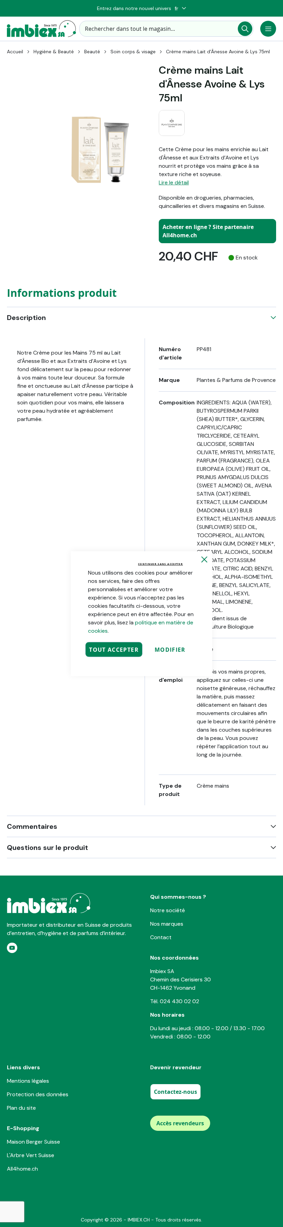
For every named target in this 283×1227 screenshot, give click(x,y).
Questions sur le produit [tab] (47, 847)
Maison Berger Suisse (33, 1141)
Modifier (170, 649)
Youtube (12, 948)
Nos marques (166, 923)
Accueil (15, 51)
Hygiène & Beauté (53, 51)
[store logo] (41, 28)
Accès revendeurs (180, 1123)
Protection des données (37, 1094)
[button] (180, 8)
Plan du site (21, 1107)
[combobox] (166, 29)
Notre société (167, 910)
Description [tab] (26, 317)
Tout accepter (114, 649)
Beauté (92, 51)
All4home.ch (22, 1168)
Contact (161, 937)
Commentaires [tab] (32, 826)
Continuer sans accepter (160, 563)
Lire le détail (174, 182)
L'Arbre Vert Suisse (30, 1155)
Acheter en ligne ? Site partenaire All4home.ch (208, 231)
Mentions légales (28, 1080)
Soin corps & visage (133, 51)
